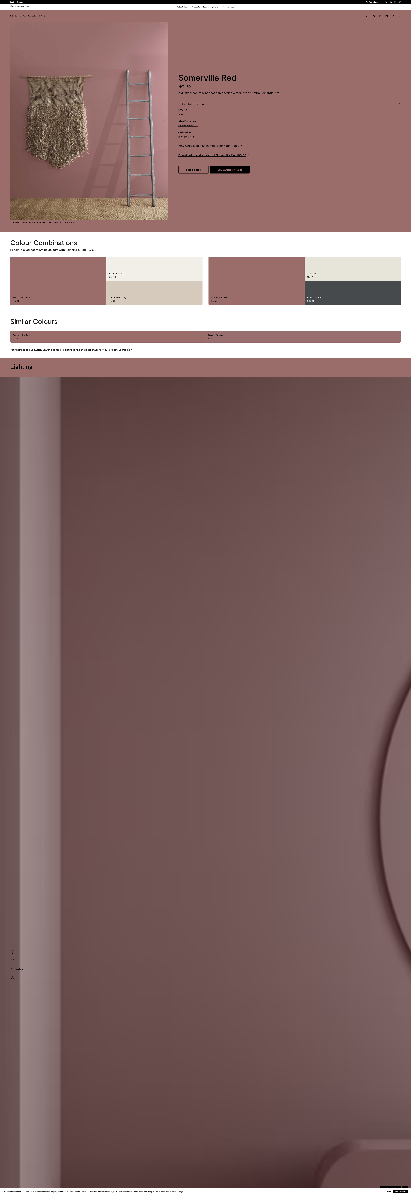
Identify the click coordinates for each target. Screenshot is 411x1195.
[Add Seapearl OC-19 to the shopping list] (394, 262)
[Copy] (367, 16)
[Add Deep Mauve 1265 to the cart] (387, 336)
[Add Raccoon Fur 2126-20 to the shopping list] (394, 286)
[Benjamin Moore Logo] (19, 6)
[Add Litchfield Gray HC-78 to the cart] (188, 286)
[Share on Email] (380, 16)
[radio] (12, 952)
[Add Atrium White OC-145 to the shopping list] (196, 262)
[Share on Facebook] (374, 16)
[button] (386, 2)
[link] (395, 2)
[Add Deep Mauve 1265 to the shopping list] (395, 336)
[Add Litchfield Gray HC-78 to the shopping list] (196, 286)
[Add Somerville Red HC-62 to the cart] (92, 262)
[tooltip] (185, 110)
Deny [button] (389, 1191)
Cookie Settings (176, 1192)
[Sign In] (391, 2)
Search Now (125, 349)
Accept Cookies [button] (400, 1191)
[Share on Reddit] (393, 16)
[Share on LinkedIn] (387, 16)
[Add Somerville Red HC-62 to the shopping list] (100, 262)
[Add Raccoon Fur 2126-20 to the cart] (387, 286)
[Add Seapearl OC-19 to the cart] (387, 262)
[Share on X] (399, 16)
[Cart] (399, 2)
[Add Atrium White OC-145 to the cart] (188, 262)
